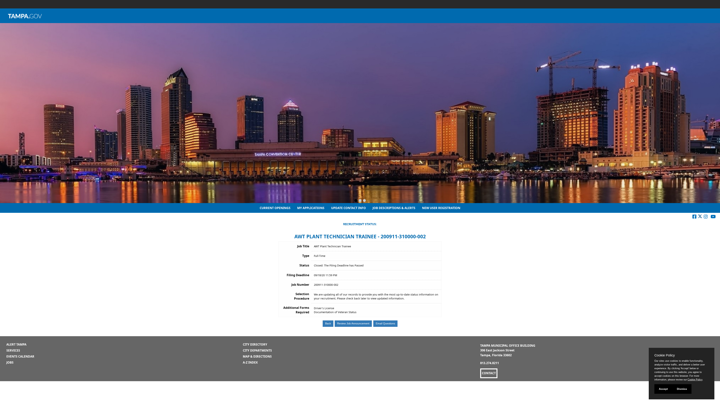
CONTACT (489, 373)
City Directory (255, 344)
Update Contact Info (348, 208)
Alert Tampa (16, 344)
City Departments (257, 350)
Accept (663, 388)
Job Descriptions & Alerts (394, 208)
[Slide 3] (364, 201)
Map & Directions (257, 356)
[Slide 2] (360, 201)
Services (13, 350)
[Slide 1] (356, 201)
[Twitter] (700, 217)
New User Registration (441, 208)
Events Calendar (20, 356)
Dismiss (682, 388)
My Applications (310, 208)
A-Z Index (250, 362)
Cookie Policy (695, 379)
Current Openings (275, 208)
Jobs (10, 362)
